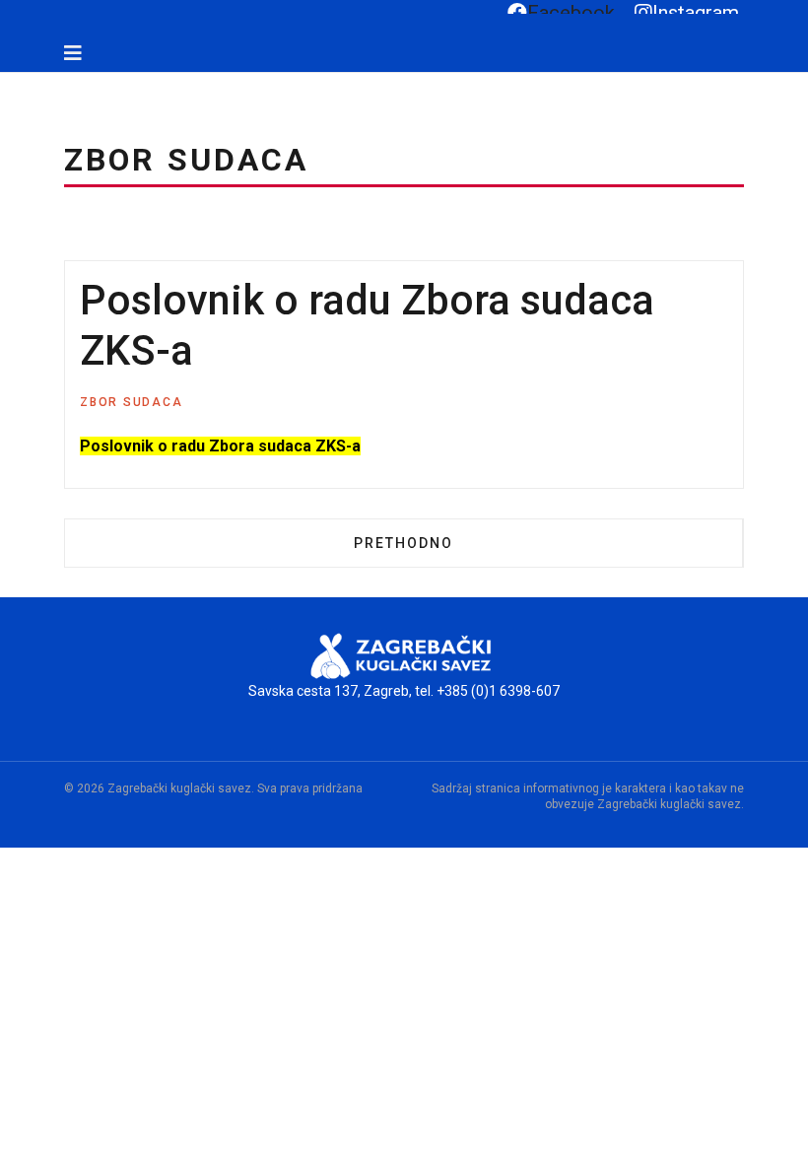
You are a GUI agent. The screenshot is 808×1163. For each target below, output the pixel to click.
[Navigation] (73, 53)
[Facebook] (17, 82)
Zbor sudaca (131, 402)
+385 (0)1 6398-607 (498, 691)
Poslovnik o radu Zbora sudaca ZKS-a (220, 446)
